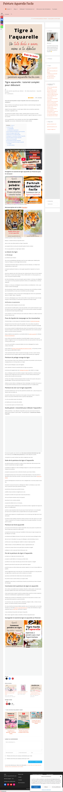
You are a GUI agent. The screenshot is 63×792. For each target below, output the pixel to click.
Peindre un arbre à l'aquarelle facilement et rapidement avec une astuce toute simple (52, 103)
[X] (9, 703)
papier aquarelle (32, 334)
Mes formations (21, 782)
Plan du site (20, 774)
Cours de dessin (50, 774)
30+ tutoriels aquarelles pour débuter (15, 91)
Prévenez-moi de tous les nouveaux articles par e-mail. (18, 758)
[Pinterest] (2, 17)
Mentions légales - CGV (9, 778)
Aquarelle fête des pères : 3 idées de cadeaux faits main (10, 693)
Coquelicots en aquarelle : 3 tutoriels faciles (11, 732)
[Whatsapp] (2, 27)
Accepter (36, 787)
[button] (60, 776)
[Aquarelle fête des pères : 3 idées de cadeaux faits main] (10, 688)
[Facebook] (2, 19)
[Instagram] (2, 24)
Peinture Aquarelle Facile (18, 3)
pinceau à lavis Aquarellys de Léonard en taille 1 (22, 348)
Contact (19, 777)
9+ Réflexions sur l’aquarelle (52, 73)
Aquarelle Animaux (50, 78)
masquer (12, 125)
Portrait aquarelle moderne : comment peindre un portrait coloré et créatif (36, 693)
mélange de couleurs (24, 370)
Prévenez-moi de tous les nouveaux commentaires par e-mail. (19, 755)
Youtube (24, 207)
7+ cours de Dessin (50, 75)
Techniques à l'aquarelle (37, 774)
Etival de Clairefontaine (10, 335)
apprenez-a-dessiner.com (51, 124)
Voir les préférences (56, 787)
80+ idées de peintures (30, 91)
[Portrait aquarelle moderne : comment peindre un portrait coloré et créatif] (36, 688)
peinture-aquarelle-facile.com (21, 607)
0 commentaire (10, 93)
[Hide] (1, 29)
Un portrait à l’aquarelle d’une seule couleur (23, 692)
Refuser (46, 787)
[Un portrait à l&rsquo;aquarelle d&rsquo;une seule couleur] (23, 688)
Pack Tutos (15, 609)
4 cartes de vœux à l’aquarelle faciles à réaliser (36, 722)
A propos (20, 779)
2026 (5, 774)
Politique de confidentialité (46, 789)
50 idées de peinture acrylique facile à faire (23, 731)
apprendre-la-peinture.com (52, 126)
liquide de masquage (35, 321)
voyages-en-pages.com (51, 129)
